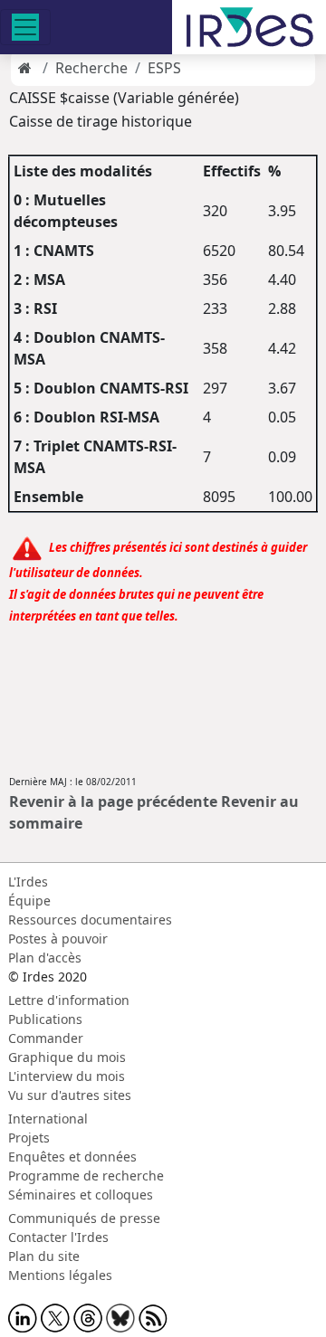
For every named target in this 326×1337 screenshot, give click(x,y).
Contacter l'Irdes (58, 1237)
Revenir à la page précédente (113, 801)
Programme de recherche (86, 1175)
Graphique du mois (67, 1057)
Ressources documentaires (90, 919)
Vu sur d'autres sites (69, 1095)
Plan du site (44, 1256)
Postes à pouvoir (58, 938)
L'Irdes (28, 881)
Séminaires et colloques (80, 1194)
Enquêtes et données (72, 1156)
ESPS (164, 68)
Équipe (29, 900)
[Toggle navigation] (25, 27)
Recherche (91, 68)
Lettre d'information (68, 1000)
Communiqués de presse (84, 1218)
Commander (45, 1038)
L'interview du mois (66, 1076)
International (48, 1118)
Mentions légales (60, 1275)
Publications (45, 1019)
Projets (29, 1137)
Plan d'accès (45, 957)
